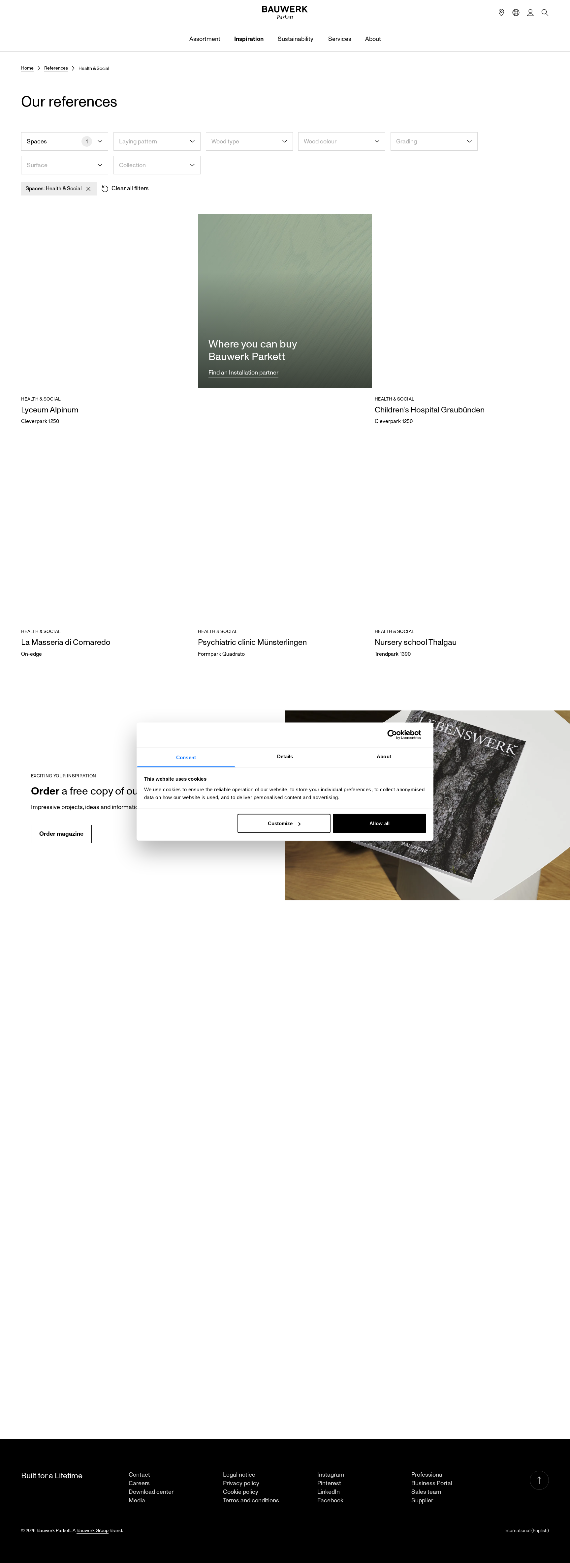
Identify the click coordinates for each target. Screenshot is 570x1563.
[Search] (545, 12)
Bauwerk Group (93, 1530)
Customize (280, 823)
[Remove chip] (88, 189)
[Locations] (501, 12)
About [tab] (384, 756)
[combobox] (64, 141)
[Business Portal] (530, 12)
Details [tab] (285, 756)
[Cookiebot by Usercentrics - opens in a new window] (397, 735)
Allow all (379, 823)
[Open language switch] (516, 12)
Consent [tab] (186, 757)
